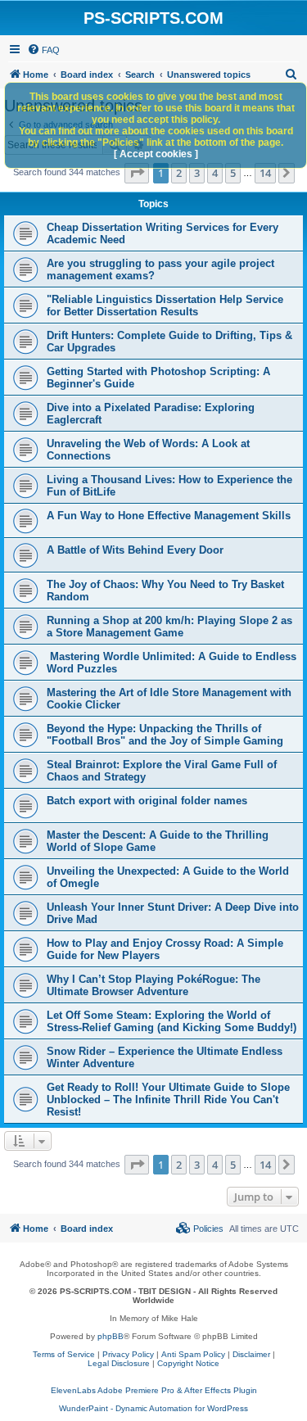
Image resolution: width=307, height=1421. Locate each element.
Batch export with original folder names (147, 800)
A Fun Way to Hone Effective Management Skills (169, 515)
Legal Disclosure (119, 1363)
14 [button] (265, 172)
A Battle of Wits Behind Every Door (135, 550)
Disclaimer (251, 1354)
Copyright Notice (188, 1363)
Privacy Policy (128, 1354)
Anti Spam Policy (193, 1354)
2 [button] (179, 172)
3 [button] (197, 172)
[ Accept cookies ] (156, 154)
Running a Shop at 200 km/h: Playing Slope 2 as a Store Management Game (169, 626)
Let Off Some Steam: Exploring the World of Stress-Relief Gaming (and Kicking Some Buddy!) (171, 1021)
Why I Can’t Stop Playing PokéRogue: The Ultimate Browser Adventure (153, 985)
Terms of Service (64, 1354)
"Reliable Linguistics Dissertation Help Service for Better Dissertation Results (165, 305)
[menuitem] (43, 50)
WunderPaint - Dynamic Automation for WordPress (153, 1408)
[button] (136, 173)
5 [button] (233, 172)
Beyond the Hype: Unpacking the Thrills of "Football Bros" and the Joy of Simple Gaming (165, 734)
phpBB (110, 1336)
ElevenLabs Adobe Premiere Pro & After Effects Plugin (154, 1390)
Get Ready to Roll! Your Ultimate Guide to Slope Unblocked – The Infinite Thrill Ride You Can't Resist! (168, 1099)
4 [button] (215, 172)
